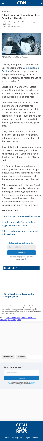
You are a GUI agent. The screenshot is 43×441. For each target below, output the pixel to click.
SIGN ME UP (21, 252)
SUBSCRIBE (21, 378)
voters (19, 320)
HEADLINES (6, 12)
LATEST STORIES (8, 357)
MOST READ (21, 357)
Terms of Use (14, 258)
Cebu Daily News (13, 318)
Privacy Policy (23, 259)
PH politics (12, 320)
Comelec (24, 318)
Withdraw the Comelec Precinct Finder (21, 216)
